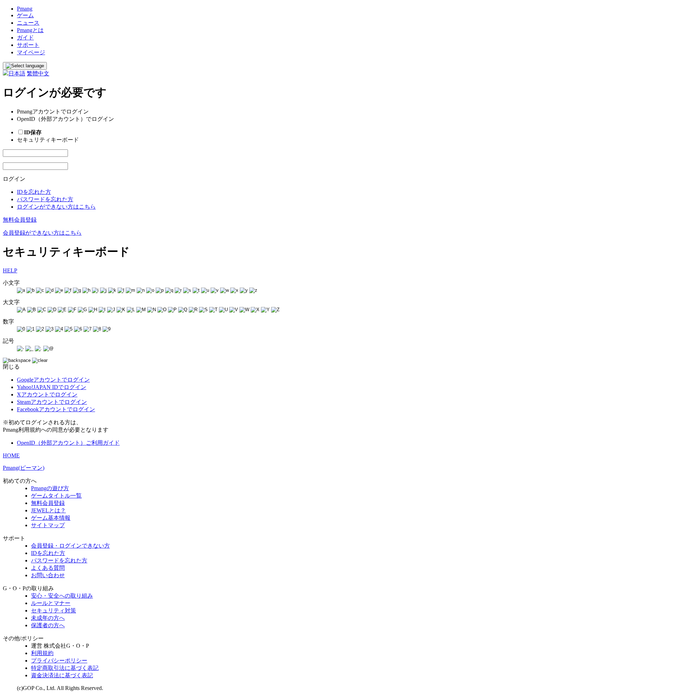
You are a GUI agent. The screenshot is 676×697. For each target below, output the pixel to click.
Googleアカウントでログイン (53, 380)
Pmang (24, 9)
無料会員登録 (20, 220)
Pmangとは (30, 30)
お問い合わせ (48, 575)
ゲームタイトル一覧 (56, 496)
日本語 (16, 73)
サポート (28, 45)
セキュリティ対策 (53, 610)
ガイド (25, 38)
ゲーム (25, 15)
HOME (11, 455)
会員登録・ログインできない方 (70, 546)
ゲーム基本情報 (50, 518)
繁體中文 (38, 73)
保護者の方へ (48, 625)
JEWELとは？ (48, 510)
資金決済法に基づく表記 (62, 675)
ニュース (28, 23)
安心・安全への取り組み (62, 596)
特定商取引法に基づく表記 (65, 668)
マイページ (31, 52)
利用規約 (42, 653)
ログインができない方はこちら (56, 207)
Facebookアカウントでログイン (56, 409)
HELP (10, 270)
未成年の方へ (48, 618)
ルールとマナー (50, 603)
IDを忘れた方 (34, 192)
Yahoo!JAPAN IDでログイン (51, 387)
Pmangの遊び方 (50, 488)
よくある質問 (48, 568)
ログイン (14, 179)
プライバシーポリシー (59, 661)
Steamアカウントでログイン (52, 402)
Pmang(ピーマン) (23, 468)
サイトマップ (48, 525)
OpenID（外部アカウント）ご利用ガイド (68, 443)
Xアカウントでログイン (47, 394)
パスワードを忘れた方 (45, 199)
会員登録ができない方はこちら (42, 233)
